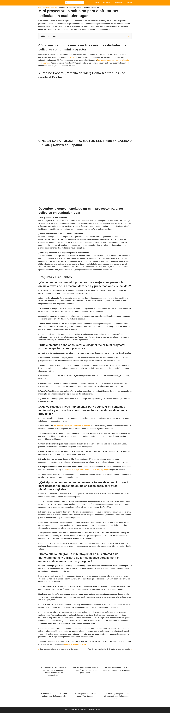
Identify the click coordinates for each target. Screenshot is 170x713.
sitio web (72, 57)
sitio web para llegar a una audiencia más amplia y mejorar (87, 469)
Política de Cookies (94, 709)
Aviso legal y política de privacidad (75, 709)
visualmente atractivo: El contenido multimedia (72, 426)
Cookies (129, 3)
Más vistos (118, 3)
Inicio (97, 3)
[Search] (82, 2)
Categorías (106, 3)
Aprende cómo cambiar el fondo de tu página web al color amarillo (109, 649)
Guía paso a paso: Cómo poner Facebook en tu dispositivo (59, 649)
